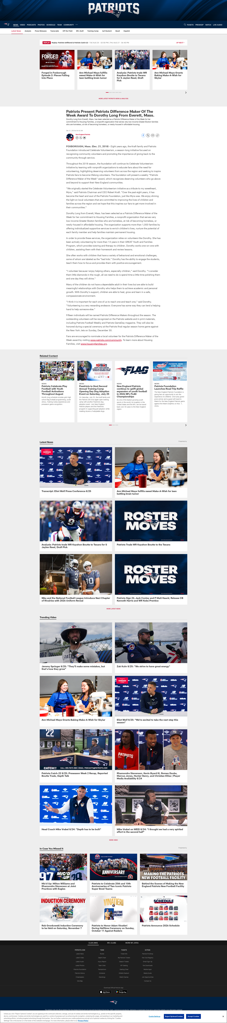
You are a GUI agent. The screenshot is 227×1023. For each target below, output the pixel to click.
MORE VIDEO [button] (113, 840)
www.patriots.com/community (106, 340)
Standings (102, 977)
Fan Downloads (148, 965)
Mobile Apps (148, 969)
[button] (107, 92)
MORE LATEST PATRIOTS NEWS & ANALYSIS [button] (113, 98)
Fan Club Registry (147, 957)
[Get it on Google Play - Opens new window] (121, 993)
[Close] (223, 1016)
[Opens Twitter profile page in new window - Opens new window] (80, 137)
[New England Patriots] (113, 1003)
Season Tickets (124, 961)
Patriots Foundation (80, 969)
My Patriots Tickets (124, 957)
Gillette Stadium (124, 973)
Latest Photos (80, 965)
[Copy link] (157, 135)
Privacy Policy (83, 1020)
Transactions (102, 969)
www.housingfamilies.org (94, 343)
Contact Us (147, 981)
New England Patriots (83, 134)
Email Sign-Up (147, 961)
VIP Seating (124, 965)
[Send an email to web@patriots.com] (84, 137)
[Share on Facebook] (143, 137)
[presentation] (186, 93)
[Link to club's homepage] (6, 24)
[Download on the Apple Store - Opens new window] (105, 992)
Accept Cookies (193, 1016)
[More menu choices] (77, 25)
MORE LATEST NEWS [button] (113, 609)
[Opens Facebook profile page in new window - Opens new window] (77, 137)
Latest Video (80, 957)
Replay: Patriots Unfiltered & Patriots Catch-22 (70, 43)
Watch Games (124, 977)
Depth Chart (102, 957)
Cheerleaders (80, 977)
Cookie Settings (154, 1016)
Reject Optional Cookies (174, 1016)
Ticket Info (124, 954)
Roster (102, 954)
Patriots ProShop (147, 954)
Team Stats (102, 965)
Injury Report (102, 961)
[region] (113, 1016)
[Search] (185, 24)
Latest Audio (80, 961)
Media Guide (148, 973)
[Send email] (153, 137)
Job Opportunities (147, 977)
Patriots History (80, 973)
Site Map (80, 981)
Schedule (102, 973)
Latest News (80, 954)
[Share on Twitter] (148, 137)
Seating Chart (124, 969)
